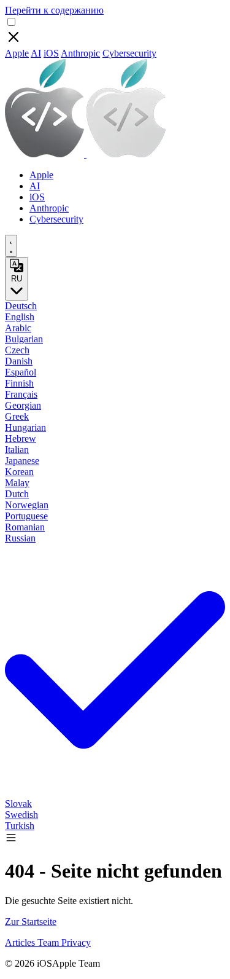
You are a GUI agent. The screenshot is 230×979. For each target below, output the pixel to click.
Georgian (23, 405)
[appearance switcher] (11, 246)
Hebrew (20, 438)
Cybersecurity (129, 53)
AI (36, 53)
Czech (17, 350)
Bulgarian (24, 339)
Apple (17, 53)
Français (21, 394)
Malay (17, 483)
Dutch (17, 494)
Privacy (76, 942)
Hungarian (25, 427)
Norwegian (26, 505)
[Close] (13, 42)
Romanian (25, 527)
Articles (21, 942)
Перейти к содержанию (54, 10)
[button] (11, 840)
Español (20, 372)
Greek (17, 416)
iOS (51, 53)
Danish (19, 361)
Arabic (18, 328)
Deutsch (21, 306)
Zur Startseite (30, 921)
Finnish (19, 383)
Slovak (18, 803)
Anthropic (80, 53)
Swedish (21, 814)
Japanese (22, 460)
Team (49, 942)
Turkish (19, 825)
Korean (19, 471)
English (19, 317)
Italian (17, 449)
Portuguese (26, 516)
